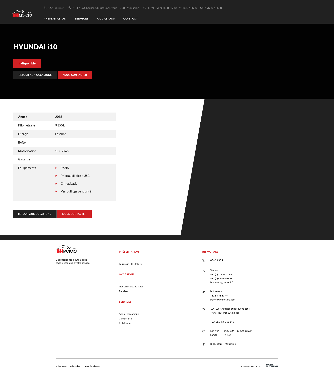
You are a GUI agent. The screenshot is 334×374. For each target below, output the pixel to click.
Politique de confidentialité (68, 366)
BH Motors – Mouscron (223, 343)
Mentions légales (92, 366)
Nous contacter (75, 74)
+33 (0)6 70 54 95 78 (221, 278)
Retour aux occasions (35, 74)
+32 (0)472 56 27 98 (221, 274)
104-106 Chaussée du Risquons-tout (229, 308)
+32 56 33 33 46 (219, 295)
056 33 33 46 (56, 7)
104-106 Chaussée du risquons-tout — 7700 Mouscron (106, 7)
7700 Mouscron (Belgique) (224, 312)
